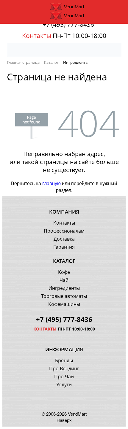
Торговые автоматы (64, 296)
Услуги (64, 384)
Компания (64, 211)
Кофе (64, 272)
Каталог (64, 261)
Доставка (64, 239)
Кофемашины (64, 304)
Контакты (64, 223)
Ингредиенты (64, 288)
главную (51, 183)
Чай (64, 280)
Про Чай (64, 376)
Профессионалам (64, 231)
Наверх (64, 420)
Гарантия (64, 247)
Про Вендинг (64, 368)
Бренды (64, 360)
